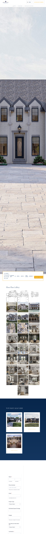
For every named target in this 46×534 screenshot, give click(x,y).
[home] (5, 2)
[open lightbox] (11, 296)
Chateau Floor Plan (14, 450)
